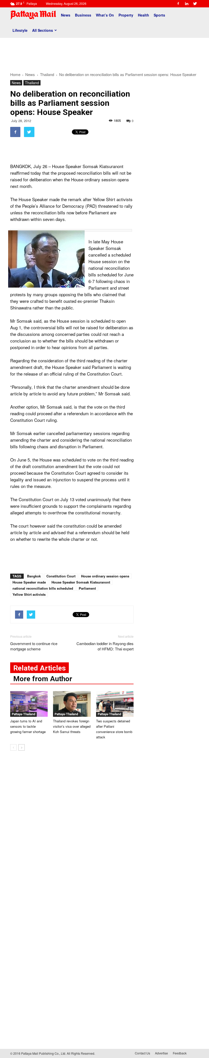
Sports (159, 15)
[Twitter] (195, 3)
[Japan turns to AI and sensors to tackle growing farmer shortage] (29, 704)
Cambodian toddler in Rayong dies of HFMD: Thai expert (105, 646)
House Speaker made (29, 582)
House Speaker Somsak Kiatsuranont (80, 582)
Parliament (87, 588)
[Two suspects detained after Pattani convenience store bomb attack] (115, 704)
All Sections (42, 30)
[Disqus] (72, 831)
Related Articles (39, 668)
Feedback (180, 1053)
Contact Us (142, 1053)
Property (126, 15)
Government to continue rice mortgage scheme (33, 646)
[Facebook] (178, 3)
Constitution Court (60, 576)
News (65, 15)
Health (143, 15)
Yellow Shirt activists (29, 594)
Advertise (161, 1053)
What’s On (105, 15)
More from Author (42, 679)
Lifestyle (20, 30)
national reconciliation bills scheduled (42, 588)
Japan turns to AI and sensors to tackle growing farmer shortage (28, 726)
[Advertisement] (104, 52)
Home (15, 74)
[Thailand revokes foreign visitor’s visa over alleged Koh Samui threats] (71, 704)
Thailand (32, 82)
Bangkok (34, 576)
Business (83, 15)
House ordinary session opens (105, 576)
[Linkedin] (186, 3)
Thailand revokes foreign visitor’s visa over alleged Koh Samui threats (71, 726)
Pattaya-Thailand (23, 714)
